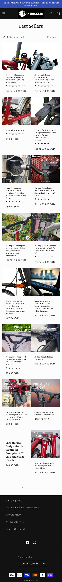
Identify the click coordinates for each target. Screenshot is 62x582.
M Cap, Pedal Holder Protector (43, 358)
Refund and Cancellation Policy (23, 507)
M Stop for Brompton (15, 130)
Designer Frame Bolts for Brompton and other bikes (44, 465)
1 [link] (22, 487)
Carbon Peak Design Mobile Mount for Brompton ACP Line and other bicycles (15, 451)
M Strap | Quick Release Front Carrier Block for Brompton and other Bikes (45, 249)
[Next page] (39, 487)
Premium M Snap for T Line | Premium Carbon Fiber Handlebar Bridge (16, 360)
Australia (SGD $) (29, 563)
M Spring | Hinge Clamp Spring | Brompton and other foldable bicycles (44, 78)
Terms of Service (15, 521)
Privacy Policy (13, 514)
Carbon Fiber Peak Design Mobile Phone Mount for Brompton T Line (44, 191)
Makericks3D (33, 581)
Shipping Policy (14, 500)
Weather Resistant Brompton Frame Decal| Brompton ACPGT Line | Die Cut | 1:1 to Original (44, 306)
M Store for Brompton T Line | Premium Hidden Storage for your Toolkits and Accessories (45, 135)
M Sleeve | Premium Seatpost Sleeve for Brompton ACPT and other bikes (15, 78)
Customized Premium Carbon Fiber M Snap (44, 413)
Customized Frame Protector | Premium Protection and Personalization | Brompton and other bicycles (15, 307)
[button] (3, 13)
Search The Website (16, 529)
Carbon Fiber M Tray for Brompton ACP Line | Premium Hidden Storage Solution (16, 416)
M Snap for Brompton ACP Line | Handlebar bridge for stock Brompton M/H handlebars (16, 250)
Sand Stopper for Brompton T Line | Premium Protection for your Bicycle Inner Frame (16, 193)
